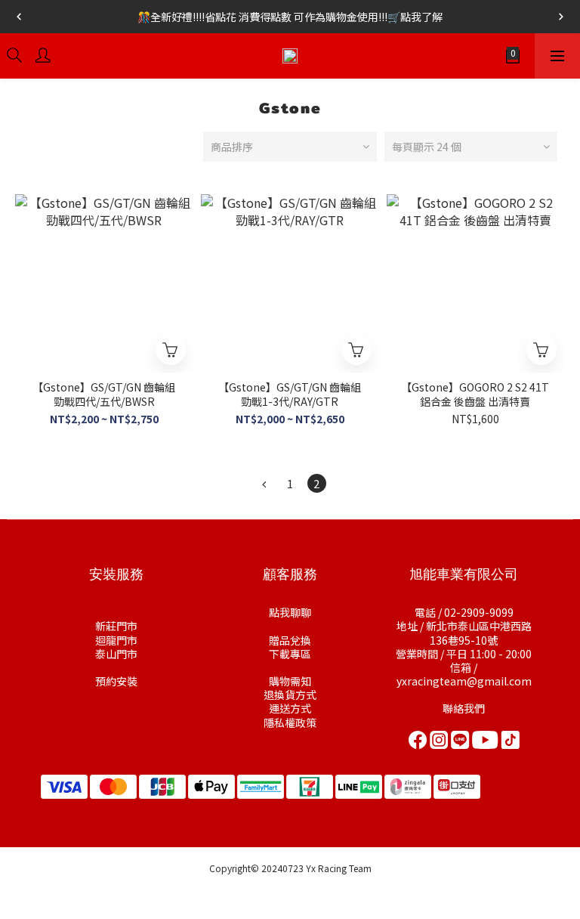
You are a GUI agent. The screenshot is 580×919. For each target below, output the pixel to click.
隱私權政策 (290, 722)
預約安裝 (116, 680)
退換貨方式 (290, 694)
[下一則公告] (561, 16)
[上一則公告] (19, 16)
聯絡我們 (464, 708)
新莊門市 (116, 625)
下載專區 (290, 653)
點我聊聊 (290, 612)
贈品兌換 (290, 640)
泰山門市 (116, 653)
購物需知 (290, 680)
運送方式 (290, 708)
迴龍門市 (116, 640)
